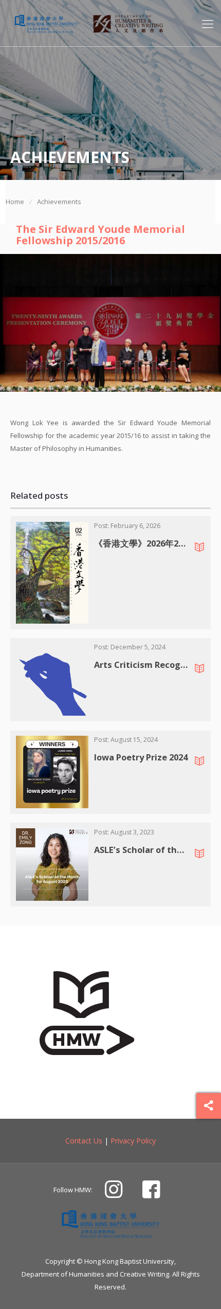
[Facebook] (151, 1193)
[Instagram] (113, 1193)
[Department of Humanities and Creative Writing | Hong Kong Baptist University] (46, 23)
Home (15, 201)
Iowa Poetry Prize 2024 (141, 757)
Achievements (59, 201)
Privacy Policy (133, 1141)
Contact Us (83, 1141)
